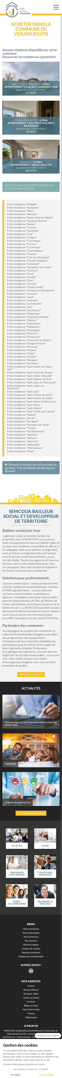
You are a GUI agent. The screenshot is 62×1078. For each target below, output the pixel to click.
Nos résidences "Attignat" (22, 204)
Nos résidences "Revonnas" (23, 363)
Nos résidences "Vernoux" (22, 437)
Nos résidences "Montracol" (24, 336)
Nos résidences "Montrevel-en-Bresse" (30, 340)
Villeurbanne (31, 1017)
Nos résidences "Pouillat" (22, 356)
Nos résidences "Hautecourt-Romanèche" (31, 290)
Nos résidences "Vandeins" (23, 434)
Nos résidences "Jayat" (21, 296)
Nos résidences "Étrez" (21, 280)
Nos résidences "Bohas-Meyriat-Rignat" (30, 217)
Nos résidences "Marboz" (22, 320)
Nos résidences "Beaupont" (23, 207)
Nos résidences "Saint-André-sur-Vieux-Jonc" (29, 368)
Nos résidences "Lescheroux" (24, 310)
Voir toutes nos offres (31, 674)
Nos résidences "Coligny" (22, 237)
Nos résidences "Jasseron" (23, 293)
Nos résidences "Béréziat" (23, 214)
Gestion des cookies (31, 948)
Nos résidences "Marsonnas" (24, 323)
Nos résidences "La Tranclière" (25, 303)
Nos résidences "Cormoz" (22, 243)
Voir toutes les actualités (31, 813)
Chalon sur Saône (31, 997)
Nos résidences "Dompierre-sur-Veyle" (29, 267)
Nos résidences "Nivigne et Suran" (27, 343)
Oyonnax (31, 1001)
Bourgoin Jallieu (31, 993)
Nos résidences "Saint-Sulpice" (25, 408)
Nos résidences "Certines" (23, 227)
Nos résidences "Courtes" (22, 253)
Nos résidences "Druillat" (22, 277)
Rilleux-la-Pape (31, 1005)
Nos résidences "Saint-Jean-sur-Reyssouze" (32, 382)
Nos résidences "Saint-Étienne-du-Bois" (30, 378)
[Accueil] (11, 10)
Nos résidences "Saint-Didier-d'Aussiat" (30, 375)
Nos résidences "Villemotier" (24, 444)
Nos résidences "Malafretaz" (24, 313)
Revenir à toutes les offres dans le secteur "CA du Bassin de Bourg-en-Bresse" (31, 468)
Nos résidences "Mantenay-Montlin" (28, 316)
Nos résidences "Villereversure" (25, 447)
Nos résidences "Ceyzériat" (23, 230)
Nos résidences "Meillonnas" (24, 326)
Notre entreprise (31, 929)
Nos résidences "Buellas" (22, 224)
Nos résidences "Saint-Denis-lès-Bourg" (30, 372)
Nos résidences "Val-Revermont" (26, 431)
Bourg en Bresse (31, 990)
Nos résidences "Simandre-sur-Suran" (29, 424)
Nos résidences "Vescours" (23, 441)
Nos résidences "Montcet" (23, 333)
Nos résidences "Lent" (20, 306)
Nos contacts (31, 940)
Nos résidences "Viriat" (21, 451)
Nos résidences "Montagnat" (24, 330)
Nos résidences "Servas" (21, 417)
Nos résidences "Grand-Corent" (26, 286)
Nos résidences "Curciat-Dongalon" (28, 260)
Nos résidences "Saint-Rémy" (24, 404)
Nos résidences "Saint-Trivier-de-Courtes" (31, 411)
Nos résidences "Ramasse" (23, 359)
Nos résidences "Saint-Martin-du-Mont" (30, 394)
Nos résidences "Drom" (21, 273)
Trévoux (31, 1013)
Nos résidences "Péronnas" (23, 346)
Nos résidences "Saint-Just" (23, 391)
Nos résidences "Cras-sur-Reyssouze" (29, 257)
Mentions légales (31, 944)
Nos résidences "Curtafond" (24, 263)
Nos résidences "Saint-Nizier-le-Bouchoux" (32, 401)
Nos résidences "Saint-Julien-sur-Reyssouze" (26, 387)
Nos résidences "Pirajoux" (22, 349)
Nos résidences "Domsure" (23, 270)
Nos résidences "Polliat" (21, 353)
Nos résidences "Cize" (20, 233)
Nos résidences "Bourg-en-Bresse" (27, 220)
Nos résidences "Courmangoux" (26, 250)
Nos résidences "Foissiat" (22, 283)
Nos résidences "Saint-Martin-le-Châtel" (30, 398)
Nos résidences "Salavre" (22, 414)
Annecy (31, 986)
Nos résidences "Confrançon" (24, 240)
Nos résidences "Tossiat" (22, 427)
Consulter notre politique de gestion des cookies (24, 1064)
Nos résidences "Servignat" (23, 421)
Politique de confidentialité (31, 956)
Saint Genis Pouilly (31, 1009)
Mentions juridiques (31, 952)
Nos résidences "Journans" (23, 300)
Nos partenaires (31, 936)
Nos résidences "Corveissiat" (24, 247)
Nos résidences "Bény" (21, 210)
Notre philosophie (31, 933)
